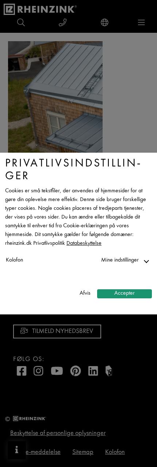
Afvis (85, 293)
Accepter (124, 293)
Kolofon (14, 260)
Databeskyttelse (84, 243)
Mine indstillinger (120, 260)
